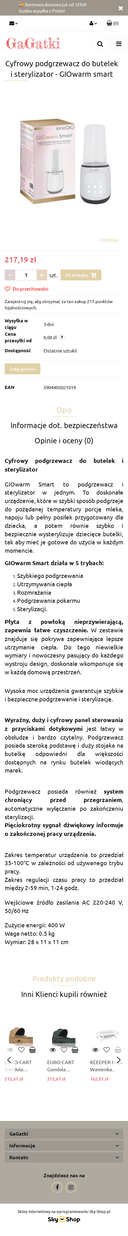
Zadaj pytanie (22, 369)
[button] (112, 23)
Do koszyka (77, 275)
